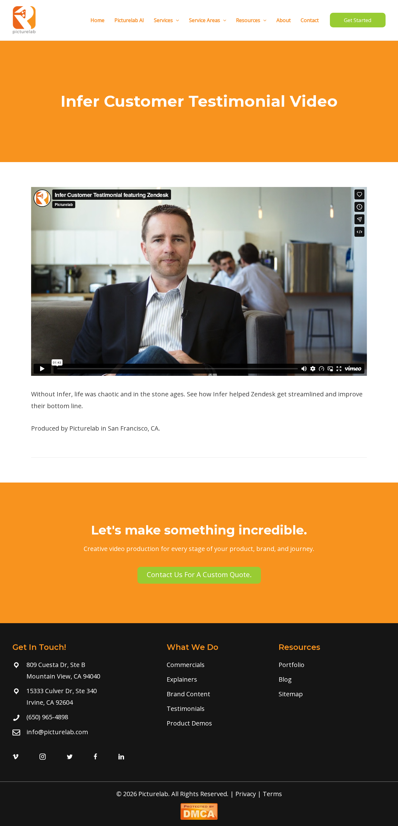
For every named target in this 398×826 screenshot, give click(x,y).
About (283, 20)
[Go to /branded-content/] (216, 694)
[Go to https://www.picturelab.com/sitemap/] (330, 694)
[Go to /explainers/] (216, 679)
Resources (248, 20)
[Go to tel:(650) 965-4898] (83, 717)
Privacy (245, 794)
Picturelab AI (129, 20)
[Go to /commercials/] (216, 664)
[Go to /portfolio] (330, 664)
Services (163, 20)
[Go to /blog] (330, 679)
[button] (199, 575)
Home (97, 20)
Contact (310, 20)
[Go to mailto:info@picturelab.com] (83, 732)
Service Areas (204, 20)
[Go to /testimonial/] (216, 708)
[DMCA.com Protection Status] (199, 810)
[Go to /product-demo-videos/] (216, 723)
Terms (272, 794)
